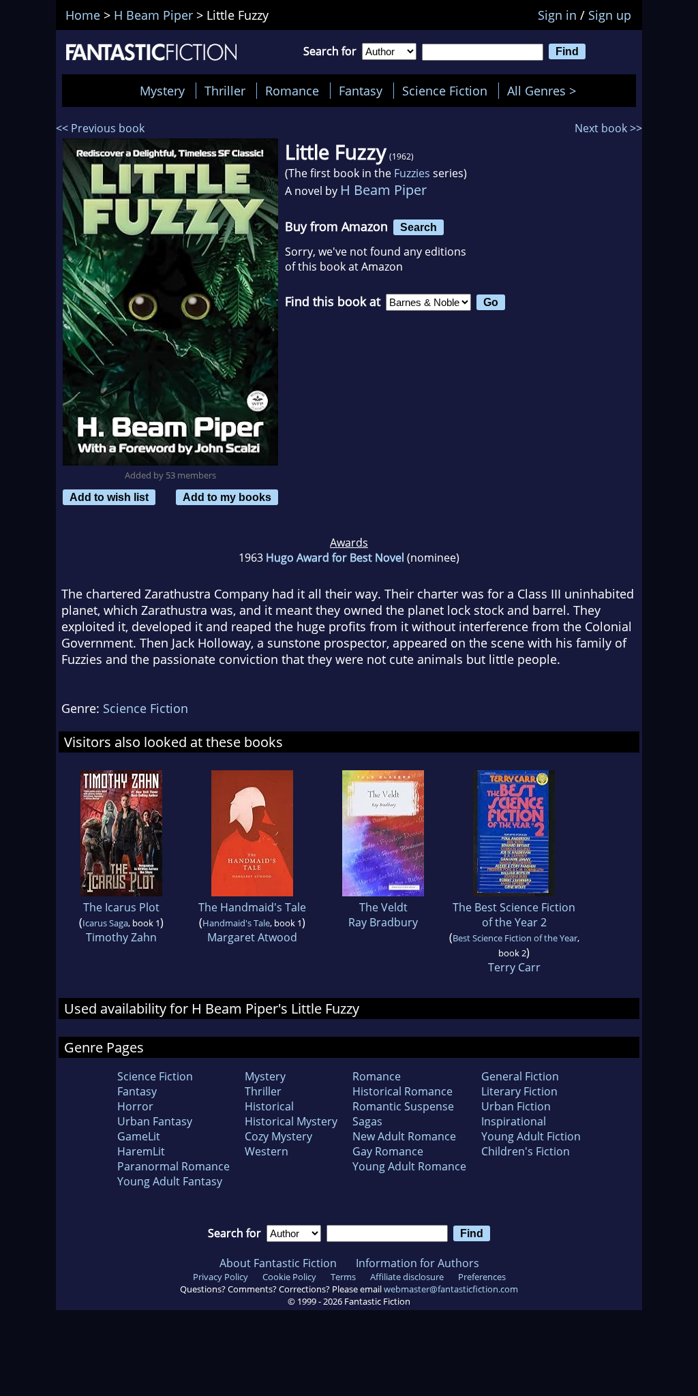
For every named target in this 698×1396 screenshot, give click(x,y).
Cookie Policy (289, 1277)
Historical (269, 1106)
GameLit (138, 1136)
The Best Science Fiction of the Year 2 (514, 915)
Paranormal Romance (173, 1166)
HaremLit (141, 1151)
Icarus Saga (105, 923)
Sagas (367, 1121)
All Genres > (545, 90)
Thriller (224, 90)
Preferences (482, 1277)
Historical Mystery (291, 1121)
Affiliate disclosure (407, 1277)
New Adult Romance (404, 1136)
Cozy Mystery (278, 1136)
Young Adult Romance (409, 1166)
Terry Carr (514, 967)
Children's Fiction (525, 1151)
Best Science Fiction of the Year (515, 938)
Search (418, 227)
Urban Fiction (516, 1106)
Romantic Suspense (403, 1106)
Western (266, 1151)
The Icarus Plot (121, 907)
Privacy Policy (220, 1277)
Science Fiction (444, 90)
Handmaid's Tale (236, 923)
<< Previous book (100, 128)
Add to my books (227, 497)
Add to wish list (109, 497)
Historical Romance (402, 1091)
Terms (343, 1277)
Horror (135, 1106)
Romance (292, 90)
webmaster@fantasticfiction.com (451, 1289)
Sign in (557, 15)
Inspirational (513, 1121)
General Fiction (520, 1076)
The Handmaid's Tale (252, 907)
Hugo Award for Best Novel (335, 557)
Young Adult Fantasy (169, 1181)
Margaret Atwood (252, 937)
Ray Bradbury (383, 922)
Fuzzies (412, 173)
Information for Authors (417, 1263)
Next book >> (608, 128)
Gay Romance (387, 1151)
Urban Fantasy (154, 1121)
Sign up (609, 15)
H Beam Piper (383, 190)
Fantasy (360, 90)
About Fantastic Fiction (278, 1263)
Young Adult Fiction (531, 1136)
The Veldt (383, 907)
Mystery (162, 90)
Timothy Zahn (121, 937)
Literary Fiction (519, 1091)
